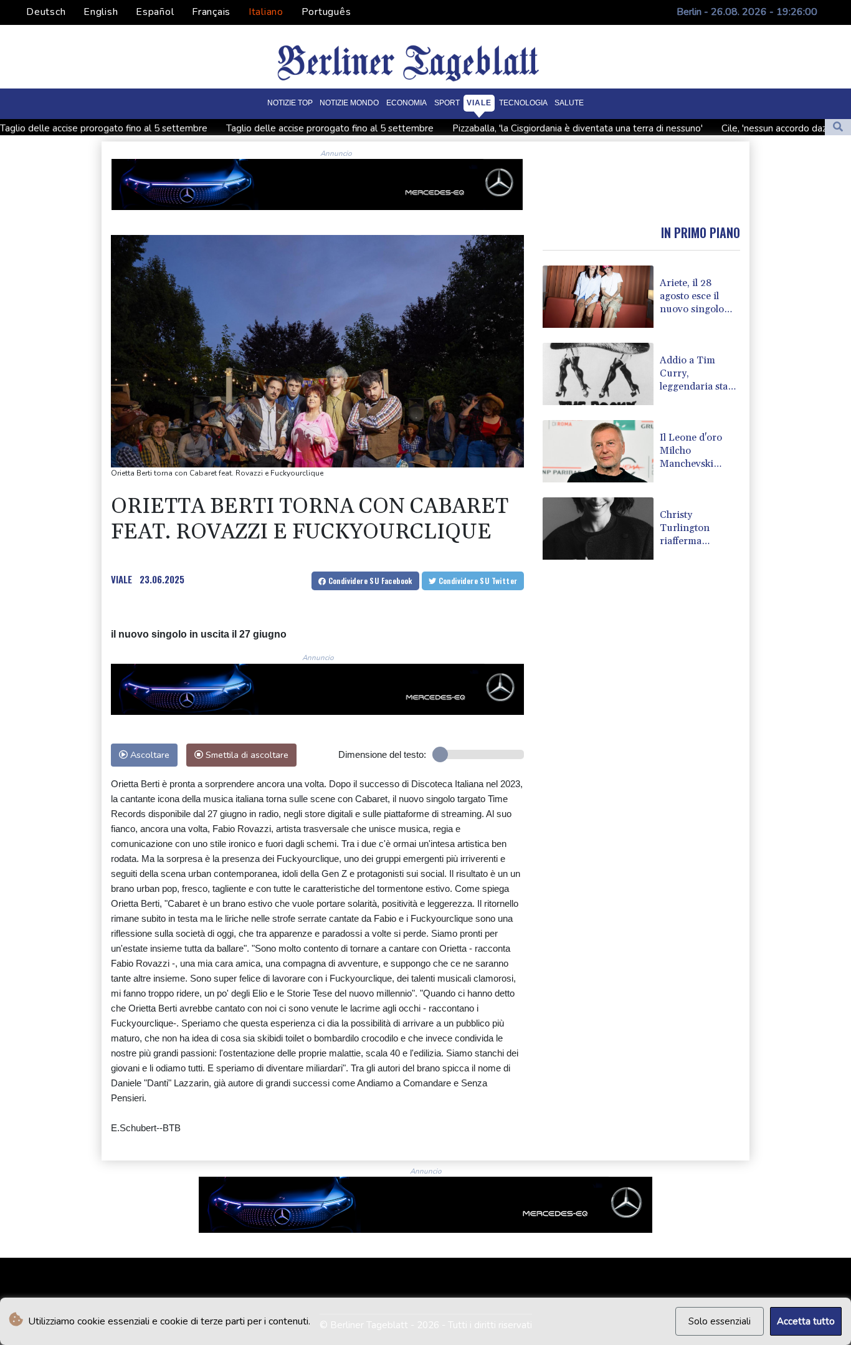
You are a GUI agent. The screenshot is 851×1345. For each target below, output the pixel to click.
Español (155, 12)
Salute (569, 102)
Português (326, 12)
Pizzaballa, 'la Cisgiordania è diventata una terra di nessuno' (519, 128)
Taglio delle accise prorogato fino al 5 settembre (271, 128)
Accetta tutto (806, 1321)
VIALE (121, 579)
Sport (447, 102)
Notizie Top (290, 102)
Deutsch (45, 12)
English (100, 12)
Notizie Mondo (349, 102)
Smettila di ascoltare (245, 755)
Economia (406, 102)
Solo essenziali (719, 1321)
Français (211, 12)
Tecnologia (523, 102)
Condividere (369, 580)
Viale (479, 102)
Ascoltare (148, 755)
